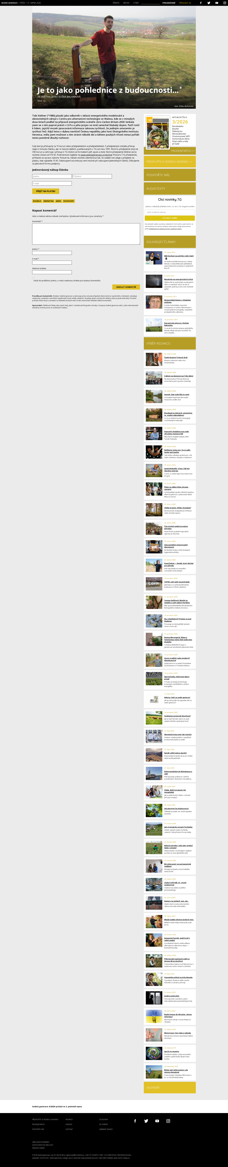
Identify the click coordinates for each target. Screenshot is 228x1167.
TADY (148, 205)
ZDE (101, 205)
